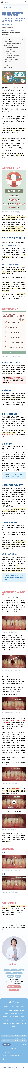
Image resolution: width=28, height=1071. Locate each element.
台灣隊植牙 (22, 1010)
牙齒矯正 (7, 1013)
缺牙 (22, 12)
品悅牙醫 (4, 12)
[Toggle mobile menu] (25, 2)
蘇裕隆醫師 (9, 15)
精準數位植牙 (7, 1006)
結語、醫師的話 (8, 67)
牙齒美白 (18, 976)
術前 (7, 63)
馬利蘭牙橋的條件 (8, 46)
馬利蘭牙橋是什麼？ (9, 41)
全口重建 (7, 970)
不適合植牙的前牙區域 (11, 57)
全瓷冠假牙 (14, 970)
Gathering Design (16, 1068)
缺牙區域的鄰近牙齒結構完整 (12, 55)
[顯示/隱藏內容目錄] (22, 39)
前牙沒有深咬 (9, 49)
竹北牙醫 (17, 12)
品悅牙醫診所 (5, 30)
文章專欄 (12, 30)
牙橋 (13, 12)
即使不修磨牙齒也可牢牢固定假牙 (13, 43)
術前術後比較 (7, 61)
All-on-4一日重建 (7, 1010)
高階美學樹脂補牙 (17, 973)
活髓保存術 (10, 976)
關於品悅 (14, 1027)
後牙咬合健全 (9, 53)
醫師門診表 (6, 1044)
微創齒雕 (9, 973)
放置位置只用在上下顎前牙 (12, 47)
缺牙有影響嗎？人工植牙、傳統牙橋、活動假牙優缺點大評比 (14, 578)
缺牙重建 (4, 15)
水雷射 (22, 1006)
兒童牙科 (14, 1020)
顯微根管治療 (5, 1023)
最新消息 (24, 1023)
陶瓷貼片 (21, 970)
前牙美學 (9, 12)
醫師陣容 (18, 1023)
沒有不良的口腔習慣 (10, 51)
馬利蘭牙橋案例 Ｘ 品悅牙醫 (11, 59)
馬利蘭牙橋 (15, 15)
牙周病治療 (8, 1020)
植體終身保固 (15, 1006)
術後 (7, 65)
